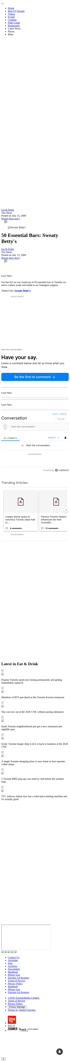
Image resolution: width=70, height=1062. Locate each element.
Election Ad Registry (18, 977)
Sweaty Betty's (22, 290)
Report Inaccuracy (10, 218)
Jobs (10, 963)
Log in (55, 414)
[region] (35, 442)
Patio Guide (14, 22)
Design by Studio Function (21, 1010)
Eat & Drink (7, 210)
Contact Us (13, 957)
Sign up (63, 414)
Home (11, 8)
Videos (11, 14)
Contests (12, 19)
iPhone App (14, 975)
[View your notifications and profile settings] (65, 438)
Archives (12, 966)
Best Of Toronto (16, 11)
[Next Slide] (66, 510)
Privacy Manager (17, 1007)
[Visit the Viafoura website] (62, 470)
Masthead (13, 972)
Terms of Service (16, 980)
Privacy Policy (15, 983)
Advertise (13, 960)
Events (11, 17)
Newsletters (14, 969)
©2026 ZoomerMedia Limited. (24, 997)
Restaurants (14, 25)
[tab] (10, 438)
